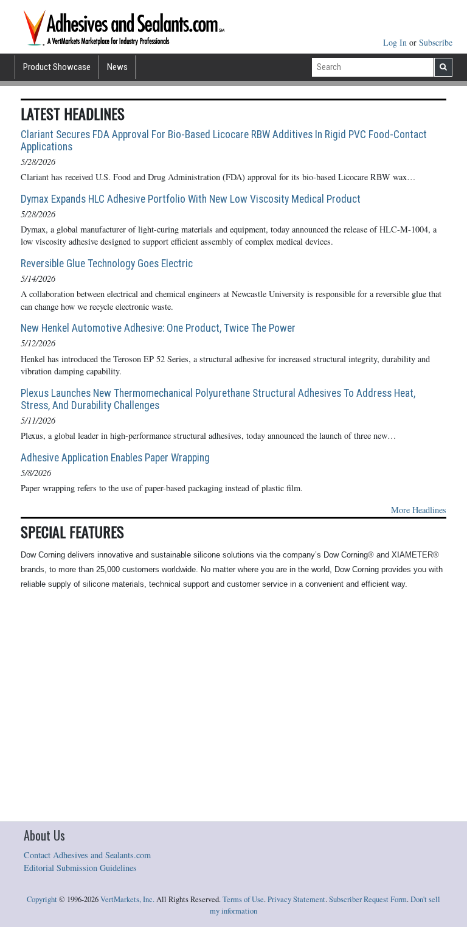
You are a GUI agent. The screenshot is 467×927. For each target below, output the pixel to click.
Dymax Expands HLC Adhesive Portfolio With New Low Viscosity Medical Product (191, 199)
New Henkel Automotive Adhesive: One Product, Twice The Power (158, 328)
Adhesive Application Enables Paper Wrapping (115, 458)
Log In (396, 42)
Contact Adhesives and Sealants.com (87, 855)
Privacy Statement (296, 899)
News (117, 66)
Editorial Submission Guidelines (80, 867)
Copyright (42, 899)
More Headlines (418, 510)
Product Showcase (57, 66)
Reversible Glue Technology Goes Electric (107, 263)
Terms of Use (243, 899)
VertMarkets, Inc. (127, 899)
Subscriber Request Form (368, 899)
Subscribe (435, 42)
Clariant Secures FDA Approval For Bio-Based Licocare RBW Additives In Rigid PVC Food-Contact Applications (224, 140)
